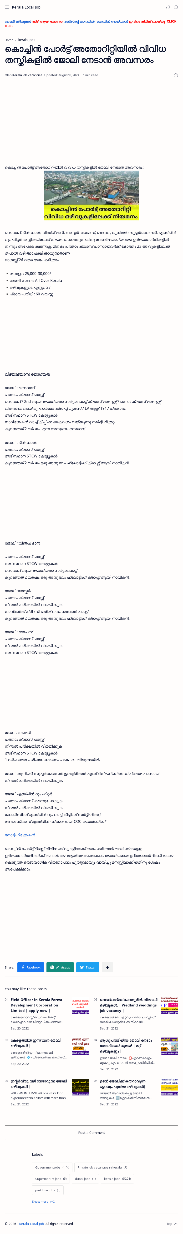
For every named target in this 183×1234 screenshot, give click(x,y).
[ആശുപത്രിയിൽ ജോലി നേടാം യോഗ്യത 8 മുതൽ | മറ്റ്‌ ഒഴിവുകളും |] (169, 1046)
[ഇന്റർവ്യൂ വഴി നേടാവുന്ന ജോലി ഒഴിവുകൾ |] (80, 1086)
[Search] (175, 7)
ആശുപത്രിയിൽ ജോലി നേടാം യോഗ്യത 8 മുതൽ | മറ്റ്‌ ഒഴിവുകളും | (126, 1045)
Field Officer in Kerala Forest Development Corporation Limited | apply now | (36, 1005)
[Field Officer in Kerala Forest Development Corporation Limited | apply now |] (80, 1005)
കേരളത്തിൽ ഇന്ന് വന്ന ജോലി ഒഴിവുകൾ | (36, 1043)
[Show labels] (44, 1201)
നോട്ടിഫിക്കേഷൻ (20, 835)
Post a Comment (91, 1132)
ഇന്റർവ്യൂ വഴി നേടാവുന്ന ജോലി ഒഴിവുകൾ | (39, 1084)
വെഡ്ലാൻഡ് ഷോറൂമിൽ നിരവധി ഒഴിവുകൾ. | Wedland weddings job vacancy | (128, 1005)
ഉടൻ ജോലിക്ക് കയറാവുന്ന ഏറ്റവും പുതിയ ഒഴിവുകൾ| (123, 1084)
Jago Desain (105, 1223)
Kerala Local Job (26, 7)
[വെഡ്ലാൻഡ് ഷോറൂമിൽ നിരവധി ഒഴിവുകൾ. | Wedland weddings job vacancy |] (169, 1005)
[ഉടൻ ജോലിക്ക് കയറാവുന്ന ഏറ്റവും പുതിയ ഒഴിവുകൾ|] (169, 1086)
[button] (167, 7)
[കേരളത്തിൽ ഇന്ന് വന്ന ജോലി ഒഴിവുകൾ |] (80, 1046)
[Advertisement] (91, 121)
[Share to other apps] (107, 967)
